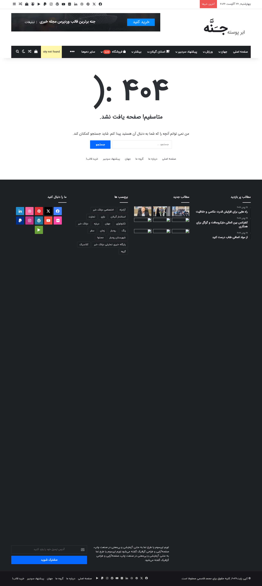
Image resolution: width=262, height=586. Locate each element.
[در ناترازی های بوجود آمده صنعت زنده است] (180, 234)
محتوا (100, 237)
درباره (96, 223)
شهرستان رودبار (117, 237)
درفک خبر (83, 223)
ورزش (209, 52)
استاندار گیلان (118, 216)
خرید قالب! (92, 159)
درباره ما (152, 159)
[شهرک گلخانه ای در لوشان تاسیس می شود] (162, 382)
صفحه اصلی (240, 52)
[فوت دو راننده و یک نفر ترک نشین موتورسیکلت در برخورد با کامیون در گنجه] (142, 234)
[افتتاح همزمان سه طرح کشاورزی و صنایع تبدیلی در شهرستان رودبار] (162, 211)
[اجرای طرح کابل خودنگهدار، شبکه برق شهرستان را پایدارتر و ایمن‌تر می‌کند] (180, 223)
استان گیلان (158, 52)
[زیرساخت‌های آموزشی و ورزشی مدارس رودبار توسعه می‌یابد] (142, 211)
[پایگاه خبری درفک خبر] (221, 27)
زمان (102, 230)
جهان (224, 52)
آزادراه (123, 209)
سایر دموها (88, 52)
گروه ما (139, 159)
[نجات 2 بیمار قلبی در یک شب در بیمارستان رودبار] (142, 223)
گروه (123, 251)
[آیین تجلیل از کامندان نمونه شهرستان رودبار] (180, 211)
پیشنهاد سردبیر (187, 52)
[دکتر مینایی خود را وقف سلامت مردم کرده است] (162, 223)
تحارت (92, 216)
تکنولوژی (121, 223)
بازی (103, 216)
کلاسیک (83, 244)
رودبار (113, 230)
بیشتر (137, 52)
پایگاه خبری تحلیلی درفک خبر (110, 244)
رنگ (124, 230)
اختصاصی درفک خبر (103, 209)
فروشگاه (114, 52)
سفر (92, 230)
